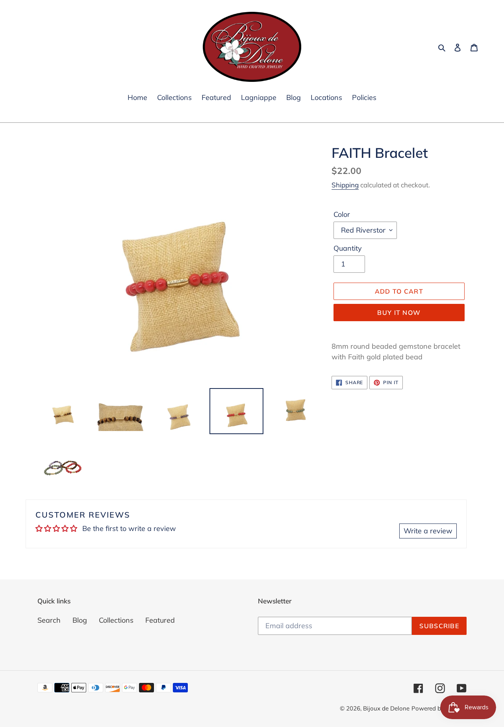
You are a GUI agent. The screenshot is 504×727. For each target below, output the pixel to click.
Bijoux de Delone (386, 708)
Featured (160, 620)
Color (342, 214)
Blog (79, 620)
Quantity (348, 248)
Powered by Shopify (439, 708)
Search (49, 620)
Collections (116, 620)
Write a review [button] (428, 530)
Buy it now (399, 312)
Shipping (345, 185)
